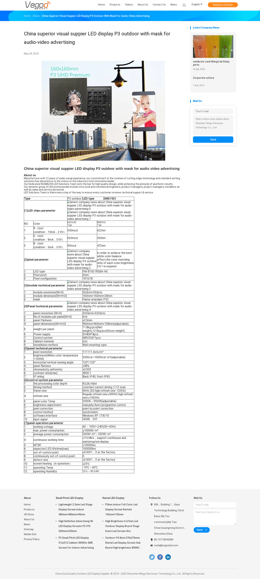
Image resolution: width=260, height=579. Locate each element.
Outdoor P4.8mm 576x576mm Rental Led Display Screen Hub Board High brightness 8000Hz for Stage (123, 543)
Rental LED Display (113, 498)
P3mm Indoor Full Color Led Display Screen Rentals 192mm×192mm (121, 509)
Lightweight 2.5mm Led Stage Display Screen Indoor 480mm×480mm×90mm (75, 509)
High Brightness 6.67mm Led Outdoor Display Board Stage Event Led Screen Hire (122, 526)
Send (213, 139)
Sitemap (29, 529)
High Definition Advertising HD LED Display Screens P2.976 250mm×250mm (76, 526)
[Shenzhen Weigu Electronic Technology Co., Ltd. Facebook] (160, 557)
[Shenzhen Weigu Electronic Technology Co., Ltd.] (37, 5)
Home (27, 504)
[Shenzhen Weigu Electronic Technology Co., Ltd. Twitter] (152, 557)
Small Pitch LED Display (69, 498)
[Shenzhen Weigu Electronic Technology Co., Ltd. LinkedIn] (168, 557)
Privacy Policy (31, 539)
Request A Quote (223, 4)
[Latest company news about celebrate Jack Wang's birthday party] (213, 57)
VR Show (29, 514)
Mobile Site (30, 534)
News (27, 524)
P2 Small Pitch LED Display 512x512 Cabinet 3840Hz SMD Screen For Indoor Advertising (76, 542)
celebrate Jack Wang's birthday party (211, 63)
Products (29, 509)
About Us (29, 519)
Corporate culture (203, 77)
